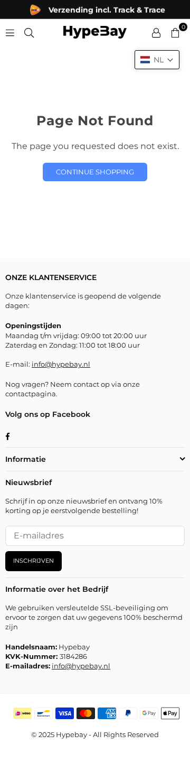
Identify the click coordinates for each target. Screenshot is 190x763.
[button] (157, 60)
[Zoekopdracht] (29, 32)
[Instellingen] (156, 32)
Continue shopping (95, 172)
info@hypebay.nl (61, 364)
